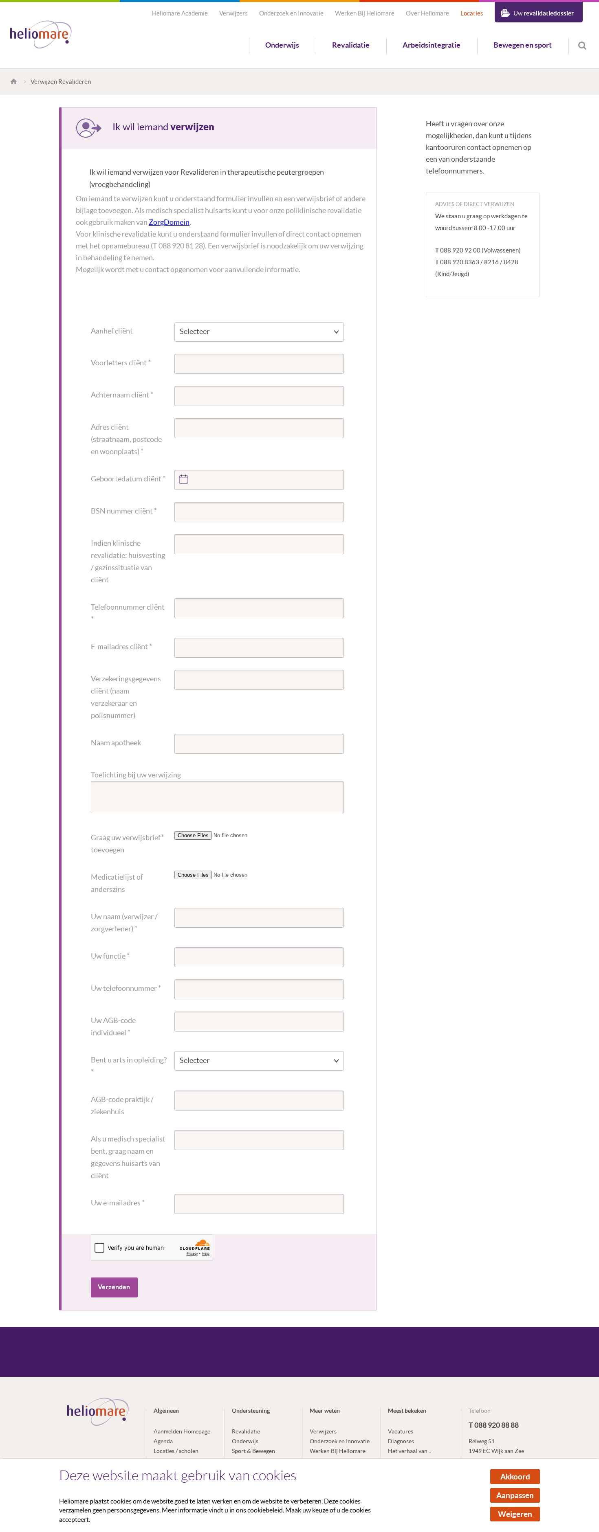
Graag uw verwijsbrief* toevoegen (127, 843)
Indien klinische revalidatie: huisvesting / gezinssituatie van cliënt (128, 561)
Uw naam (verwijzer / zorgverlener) (124, 922)
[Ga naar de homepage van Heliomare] (41, 35)
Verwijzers (233, 13)
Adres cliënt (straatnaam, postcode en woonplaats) (126, 439)
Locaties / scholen (176, 1451)
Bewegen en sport (522, 45)
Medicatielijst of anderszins (117, 883)
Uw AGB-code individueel (113, 1026)
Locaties (471, 13)
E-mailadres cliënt (121, 646)
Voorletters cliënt (121, 362)
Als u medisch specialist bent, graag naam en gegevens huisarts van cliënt (128, 1157)
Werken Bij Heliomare (364, 13)
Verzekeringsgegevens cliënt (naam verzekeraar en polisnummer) (126, 697)
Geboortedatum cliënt (128, 478)
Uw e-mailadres (118, 1202)
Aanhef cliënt (112, 331)
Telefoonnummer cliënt (128, 613)
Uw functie (110, 956)
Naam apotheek (116, 742)
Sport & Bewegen (253, 1451)
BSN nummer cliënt (124, 511)
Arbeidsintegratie (431, 45)
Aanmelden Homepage (182, 1431)
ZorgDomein (169, 222)
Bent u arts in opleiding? (129, 1066)
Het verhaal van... (409, 1451)
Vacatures (400, 1431)
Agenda (163, 1441)
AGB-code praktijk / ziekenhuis (122, 1105)
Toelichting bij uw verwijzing (136, 774)
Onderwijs (282, 45)
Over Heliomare (427, 13)
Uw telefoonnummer (126, 988)
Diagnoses (401, 1441)
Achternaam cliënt (122, 395)
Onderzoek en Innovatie (291, 13)
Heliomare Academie (180, 13)
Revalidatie (351, 45)
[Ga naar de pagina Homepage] (15, 81)
